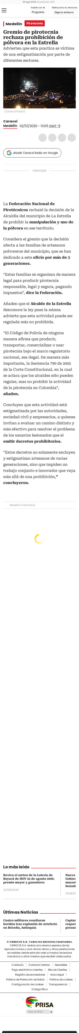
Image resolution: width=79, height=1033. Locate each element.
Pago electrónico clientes (27, 969)
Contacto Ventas (39, 965)
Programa (38, 12)
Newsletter (61, 965)
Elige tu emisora (64, 12)
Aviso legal (57, 974)
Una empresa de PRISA (39, 1002)
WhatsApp (72, 138)
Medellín (14, 24)
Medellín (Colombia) (22, 505)
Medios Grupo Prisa (39, 1011)
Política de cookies (61, 979)
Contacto (17, 965)
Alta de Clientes (57, 969)
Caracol (10, 121)
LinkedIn (62, 138)
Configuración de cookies (28, 984)
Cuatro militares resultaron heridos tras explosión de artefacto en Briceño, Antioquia (30, 924)
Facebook (42, 138)
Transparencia (58, 984)
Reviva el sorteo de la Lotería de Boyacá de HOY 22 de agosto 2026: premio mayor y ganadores (28, 878)
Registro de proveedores (30, 974)
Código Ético (40, 989)
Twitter (52, 138)
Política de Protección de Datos (25, 979)
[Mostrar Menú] (4, 10)
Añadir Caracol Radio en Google (35, 153)
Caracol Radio (20, 10)
